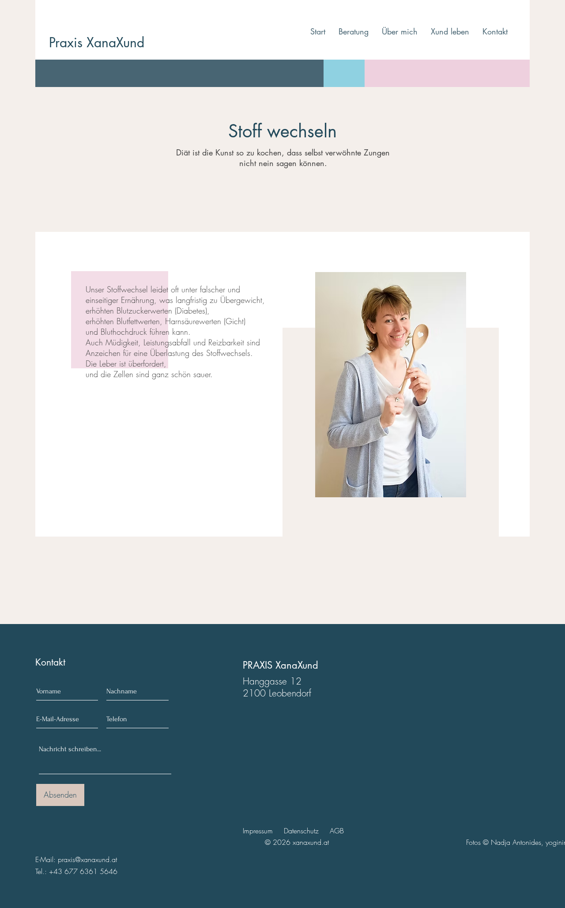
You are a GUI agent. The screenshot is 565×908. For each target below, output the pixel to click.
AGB (337, 831)
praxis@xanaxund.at (87, 859)
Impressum (258, 831)
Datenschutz (301, 831)
